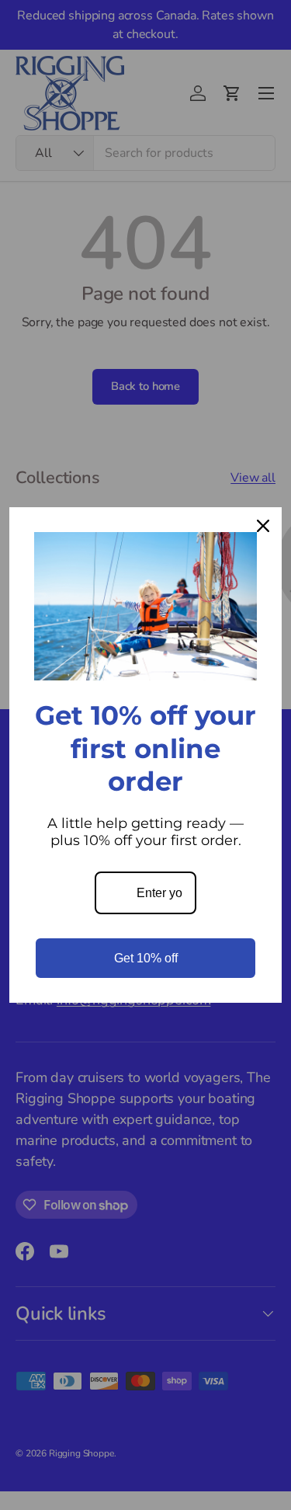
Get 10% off (146, 958)
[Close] (263, 526)
